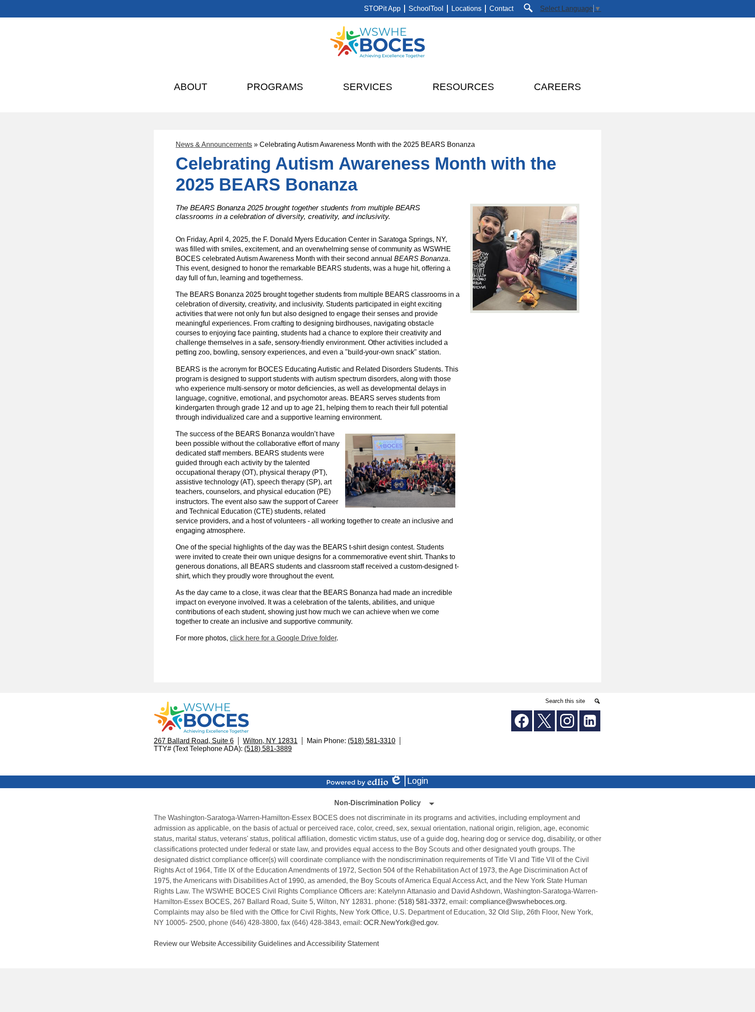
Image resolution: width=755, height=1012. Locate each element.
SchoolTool (426, 8)
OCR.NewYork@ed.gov (400, 922)
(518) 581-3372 (422, 901)
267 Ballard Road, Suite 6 (194, 740)
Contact (501, 8)
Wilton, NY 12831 (270, 740)
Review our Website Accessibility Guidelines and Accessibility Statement (266, 943)
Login (412, 781)
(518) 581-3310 (371, 740)
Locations (466, 8)
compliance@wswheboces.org (517, 901)
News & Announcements (214, 144)
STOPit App (382, 8)
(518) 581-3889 (268, 748)
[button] (190, 87)
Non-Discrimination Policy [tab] (377, 803)
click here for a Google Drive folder (283, 638)
